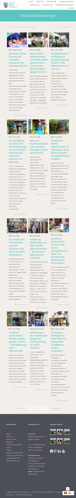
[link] (10, 5)
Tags (32, 27)
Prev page (21, 408)
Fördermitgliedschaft (14, 445)
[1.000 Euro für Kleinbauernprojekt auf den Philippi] (60, 432)
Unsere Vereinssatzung (14, 455)
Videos (8, 447)
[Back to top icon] (68, 489)
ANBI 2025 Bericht (13, 461)
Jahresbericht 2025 (13, 458)
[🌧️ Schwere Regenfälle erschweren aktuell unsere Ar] (67, 432)
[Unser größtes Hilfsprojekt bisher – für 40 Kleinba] (53, 432)
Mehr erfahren (22, 115)
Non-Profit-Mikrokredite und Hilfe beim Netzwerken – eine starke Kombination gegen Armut (39, 62)
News (8, 434)
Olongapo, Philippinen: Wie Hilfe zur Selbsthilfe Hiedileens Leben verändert (58, 341)
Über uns (9, 437)
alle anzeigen (65, 27)
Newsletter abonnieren (14, 453)
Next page (55, 408)
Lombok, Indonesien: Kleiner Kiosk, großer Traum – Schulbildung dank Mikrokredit (18, 341)
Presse (8, 450)
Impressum (59, 492)
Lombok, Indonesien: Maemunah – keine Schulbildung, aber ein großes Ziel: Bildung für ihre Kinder (59, 250)
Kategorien (22, 27)
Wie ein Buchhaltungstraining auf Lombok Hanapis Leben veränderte (43, 146)
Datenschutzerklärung (24, 495)
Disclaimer (10, 495)
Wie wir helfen (11, 439)
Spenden (9, 442)
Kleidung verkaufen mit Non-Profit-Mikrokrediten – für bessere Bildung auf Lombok (38, 248)
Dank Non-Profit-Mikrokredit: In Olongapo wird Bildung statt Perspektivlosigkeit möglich (62, 149)
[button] (4, 494)
